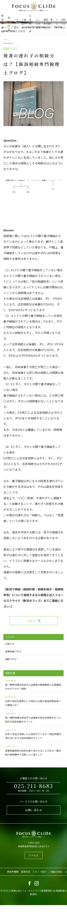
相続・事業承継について (48, 23)
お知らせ (9, 643)
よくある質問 (38, 23)
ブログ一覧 (33, 621)
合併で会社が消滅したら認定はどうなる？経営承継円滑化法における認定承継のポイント (33, 734)
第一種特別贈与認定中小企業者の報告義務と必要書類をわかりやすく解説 (33, 684)
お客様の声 (30, 23)
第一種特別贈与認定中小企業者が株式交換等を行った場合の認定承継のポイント (33, 717)
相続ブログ (10, 48)
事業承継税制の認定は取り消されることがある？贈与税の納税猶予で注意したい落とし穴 (33, 750)
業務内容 (9, 23)
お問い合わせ (63, 23)
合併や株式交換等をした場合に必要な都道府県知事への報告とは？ (33, 701)
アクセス (34, 855)
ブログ (57, 23)
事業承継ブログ (13, 651)
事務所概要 (2, 23)
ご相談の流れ (23, 23)
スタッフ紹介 (16, 23)
